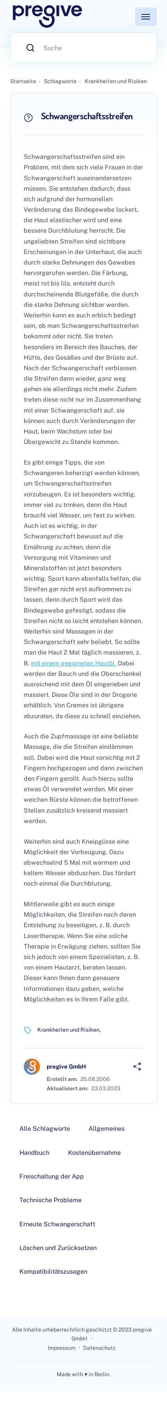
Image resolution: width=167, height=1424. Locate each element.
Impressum (61, 1348)
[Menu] (146, 16)
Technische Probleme (50, 1200)
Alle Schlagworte (44, 1128)
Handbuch (34, 1152)
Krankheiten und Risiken (68, 1030)
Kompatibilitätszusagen (53, 1271)
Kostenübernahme (94, 1152)
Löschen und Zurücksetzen (58, 1248)
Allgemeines (107, 1128)
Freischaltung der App (51, 1176)
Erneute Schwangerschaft (57, 1224)
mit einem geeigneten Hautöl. (73, 663)
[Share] (137, 1066)
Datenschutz (99, 1348)
